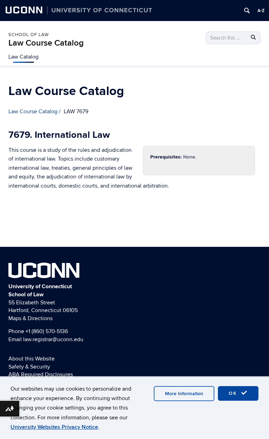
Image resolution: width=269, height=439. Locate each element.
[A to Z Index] (261, 10)
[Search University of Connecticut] (247, 10)
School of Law (28, 35)
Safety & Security (29, 366)
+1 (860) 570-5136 (47, 331)
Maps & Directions (30, 318)
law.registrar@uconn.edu (53, 339)
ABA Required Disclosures (40, 374)
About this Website (31, 358)
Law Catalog (23, 56)
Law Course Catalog (46, 43)
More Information (184, 394)
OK (234, 393)
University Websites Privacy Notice (54, 427)
